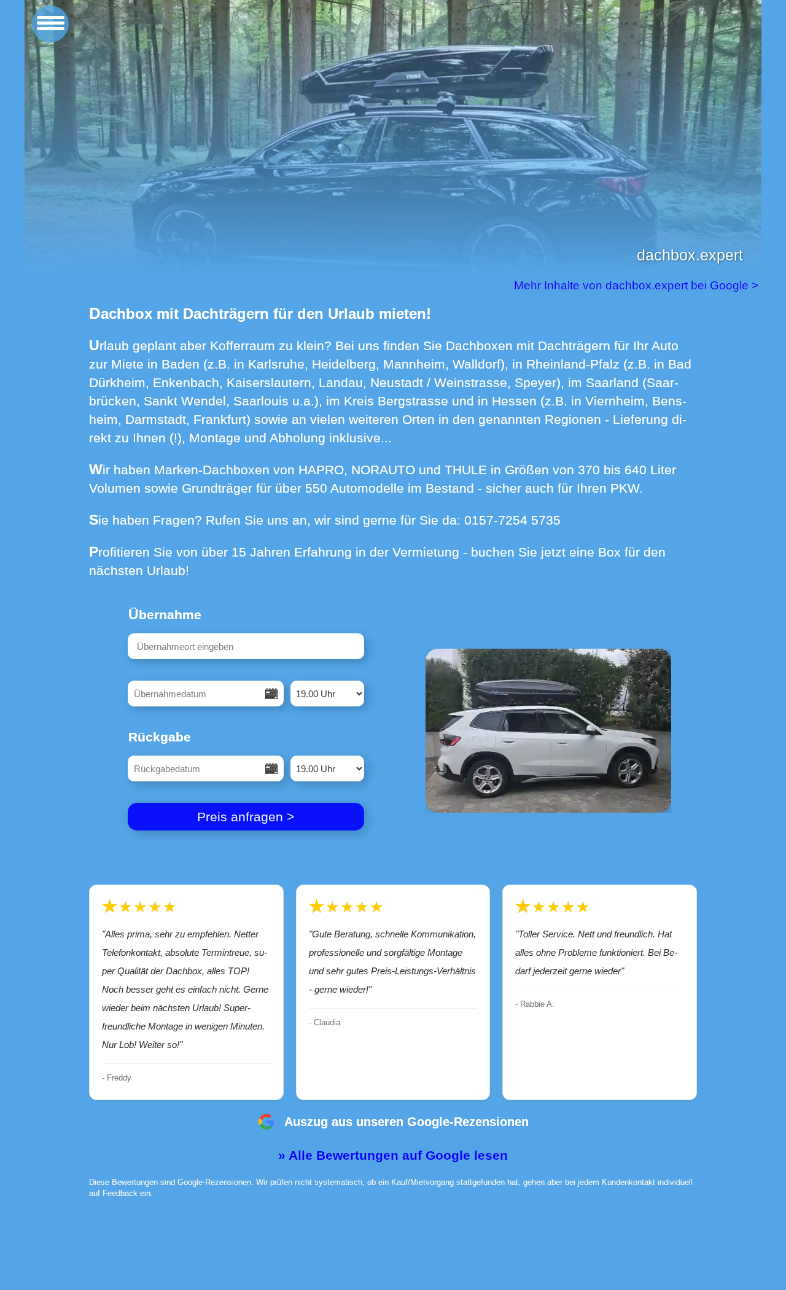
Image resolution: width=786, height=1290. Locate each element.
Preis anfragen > (245, 817)
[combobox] (246, 646)
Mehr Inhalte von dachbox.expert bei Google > (637, 285)
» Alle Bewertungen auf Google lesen (393, 1155)
